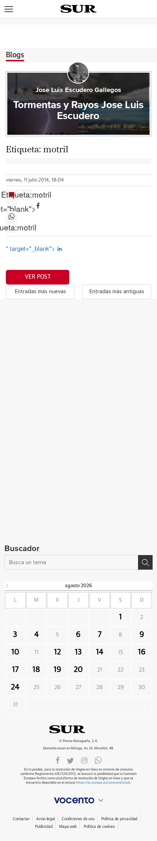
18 (36, 669)
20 (78, 669)
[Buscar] (145, 562)
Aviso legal (45, 819)
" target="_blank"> (31, 248)
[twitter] (70, 760)
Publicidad (43, 827)
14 (99, 652)
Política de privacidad (119, 819)
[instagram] (84, 760)
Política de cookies (99, 827)
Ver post (38, 277)
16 (142, 652)
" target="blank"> (11, 205)
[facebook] (57, 760)
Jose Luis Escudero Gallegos (78, 90)
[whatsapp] (98, 760)
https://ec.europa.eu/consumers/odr (103, 782)
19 (57, 669)
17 (15, 669)
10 (15, 652)
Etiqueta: (26, 194)
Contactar (21, 819)
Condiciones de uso (78, 819)
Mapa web (68, 827)
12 (57, 652)
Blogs (15, 55)
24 (15, 687)
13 (78, 652)
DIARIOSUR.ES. (78, 729)
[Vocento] (78, 800)
